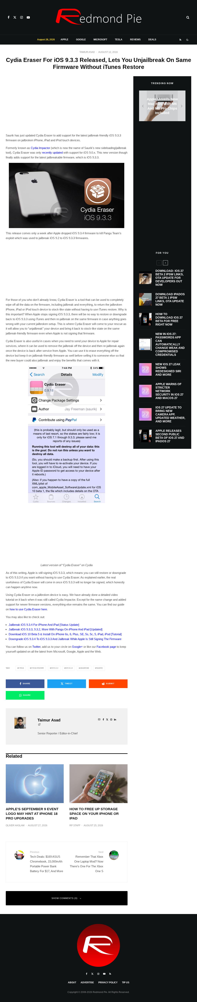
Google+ (77, 646)
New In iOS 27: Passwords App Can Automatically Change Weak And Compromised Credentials (170, 344)
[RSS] (180, 40)
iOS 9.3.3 (54, 668)
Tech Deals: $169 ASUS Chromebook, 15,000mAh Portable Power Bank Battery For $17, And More (46, 862)
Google (81, 39)
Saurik (99, 668)
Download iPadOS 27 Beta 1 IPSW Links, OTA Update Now (170, 299)
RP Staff (74, 825)
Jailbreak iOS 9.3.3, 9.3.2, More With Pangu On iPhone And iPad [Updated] (55, 629)
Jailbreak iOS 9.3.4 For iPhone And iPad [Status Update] (44, 624)
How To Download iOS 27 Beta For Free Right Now (169, 319)
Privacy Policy (108, 982)
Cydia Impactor (40, 148)
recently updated (52, 152)
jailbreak (84, 668)
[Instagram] (21, 17)
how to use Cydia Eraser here (28, 609)
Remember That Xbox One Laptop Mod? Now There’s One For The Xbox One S (86, 862)
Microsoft (100, 39)
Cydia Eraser (37, 668)
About (72, 982)
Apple (64, 39)
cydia (21, 668)
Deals (152, 39)
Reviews (135, 39)
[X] (14, 17)
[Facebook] (8, 17)
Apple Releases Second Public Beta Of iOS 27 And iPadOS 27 (169, 436)
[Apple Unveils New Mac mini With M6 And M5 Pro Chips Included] (162, 105)
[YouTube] (28, 17)
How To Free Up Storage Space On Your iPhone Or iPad (94, 813)
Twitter (36, 646)
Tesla (118, 39)
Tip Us (125, 982)
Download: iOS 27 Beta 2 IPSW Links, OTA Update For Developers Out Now (169, 277)
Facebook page (106, 646)
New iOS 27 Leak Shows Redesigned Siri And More (168, 369)
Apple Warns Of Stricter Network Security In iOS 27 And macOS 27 (169, 391)
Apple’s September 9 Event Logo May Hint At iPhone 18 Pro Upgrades (32, 813)
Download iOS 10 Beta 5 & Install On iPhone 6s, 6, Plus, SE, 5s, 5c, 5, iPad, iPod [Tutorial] (65, 634)
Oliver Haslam (15, 825)
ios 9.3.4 (69, 668)
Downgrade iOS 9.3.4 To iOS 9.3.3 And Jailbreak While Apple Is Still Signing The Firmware (65, 639)
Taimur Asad (87, 52)
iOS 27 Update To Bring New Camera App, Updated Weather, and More (170, 414)
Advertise (87, 982)
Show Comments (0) (65, 898)
